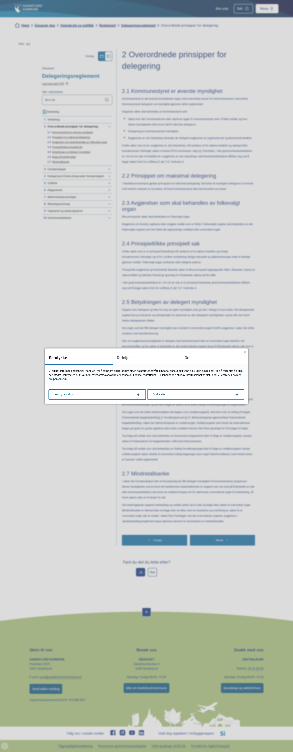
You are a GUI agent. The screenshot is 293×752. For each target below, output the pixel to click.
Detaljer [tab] (124, 357)
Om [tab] (187, 357)
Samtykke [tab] (58, 357)
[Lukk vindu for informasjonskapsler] (244, 352)
